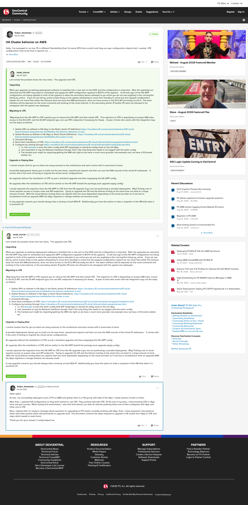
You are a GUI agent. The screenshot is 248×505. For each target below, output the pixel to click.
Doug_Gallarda (195, 263)
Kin (191, 292)
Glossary (99, 454)
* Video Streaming (180, 344)
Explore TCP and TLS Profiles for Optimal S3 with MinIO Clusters (208, 269)
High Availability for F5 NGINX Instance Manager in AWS (204, 278)
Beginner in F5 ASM (186, 216)
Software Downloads (148, 457)
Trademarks (82, 494)
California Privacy (113, 494)
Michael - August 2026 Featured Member (193, 63)
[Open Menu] (244, 20)
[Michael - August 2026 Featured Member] (207, 44)
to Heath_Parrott (52, 387)
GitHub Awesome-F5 (181, 348)
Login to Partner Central (198, 457)
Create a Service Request (149, 454)
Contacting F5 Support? (182, 308)
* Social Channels (179, 341)
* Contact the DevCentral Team (186, 328)
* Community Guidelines (182, 318)
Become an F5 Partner (198, 454)
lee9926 (194, 210)
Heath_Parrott (23, 72)
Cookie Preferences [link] (163, 494)
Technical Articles (50, 454)
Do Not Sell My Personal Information (138, 494)
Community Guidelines (49, 460)
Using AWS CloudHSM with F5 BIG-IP (195, 260)
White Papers (99, 451)
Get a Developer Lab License (49, 465)
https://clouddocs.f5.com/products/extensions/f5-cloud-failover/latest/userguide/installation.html (91, 142)
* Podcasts (176, 338)
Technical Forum (29, 20)
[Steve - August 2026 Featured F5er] (207, 94)
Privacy (101, 494)
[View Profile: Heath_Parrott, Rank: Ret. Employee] (8, 236)
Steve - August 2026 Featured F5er (190, 112)
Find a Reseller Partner (198, 449)
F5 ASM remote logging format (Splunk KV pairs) (200, 207)
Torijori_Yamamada (22, 33)
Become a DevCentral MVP (49, 468)
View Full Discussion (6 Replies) (18, 227)
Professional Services (149, 451)
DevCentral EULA (49, 462)
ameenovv (195, 228)
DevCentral (6, 20)
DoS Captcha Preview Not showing (194, 189)
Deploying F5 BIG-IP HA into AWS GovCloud (198, 251)
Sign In (241, 11)
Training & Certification (99, 465)
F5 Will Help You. (186, 305)
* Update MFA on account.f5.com (187, 331)
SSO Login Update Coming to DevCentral (193, 162)
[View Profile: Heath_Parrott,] (12, 74)
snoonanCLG (195, 192)
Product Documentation (99, 449)
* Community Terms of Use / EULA (187, 321)
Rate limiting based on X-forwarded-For (196, 225)
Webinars (99, 460)
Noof (191, 254)
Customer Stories (99, 457)
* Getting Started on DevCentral (186, 315)
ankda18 (194, 219)
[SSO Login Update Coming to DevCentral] (207, 143)
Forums (17, 20)
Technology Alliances (198, 451)
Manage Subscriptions (149, 449)
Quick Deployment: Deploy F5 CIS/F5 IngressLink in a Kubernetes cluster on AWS (208, 289)
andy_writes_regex (198, 283)
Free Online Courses (99, 462)
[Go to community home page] (15, 11)
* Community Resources (182, 326)
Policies (92, 494)
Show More (13, 54)
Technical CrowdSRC (49, 457)
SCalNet (194, 201)
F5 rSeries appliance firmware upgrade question (200, 198)
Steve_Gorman (196, 272)
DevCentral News (177, 67)
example (32, 147)
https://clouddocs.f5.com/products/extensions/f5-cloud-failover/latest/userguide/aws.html (87, 144)
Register (231, 11)
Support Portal (149, 460)
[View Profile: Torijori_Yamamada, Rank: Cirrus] (9, 34)
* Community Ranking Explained (186, 323)
